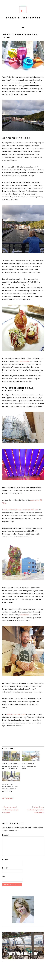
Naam (5, 860)
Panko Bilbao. (24, 615)
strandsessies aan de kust (16, 714)
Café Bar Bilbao (24, 361)
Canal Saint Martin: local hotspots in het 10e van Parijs (10, 766)
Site (3, 876)
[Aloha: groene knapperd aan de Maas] (30, 756)
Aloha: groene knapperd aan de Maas (29, 766)
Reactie (5, 835)
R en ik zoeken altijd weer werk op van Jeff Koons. (20, 510)
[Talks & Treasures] (23, 21)
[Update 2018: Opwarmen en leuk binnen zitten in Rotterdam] (11, 776)
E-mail (5, 868)
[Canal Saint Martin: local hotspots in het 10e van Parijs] (11, 756)
